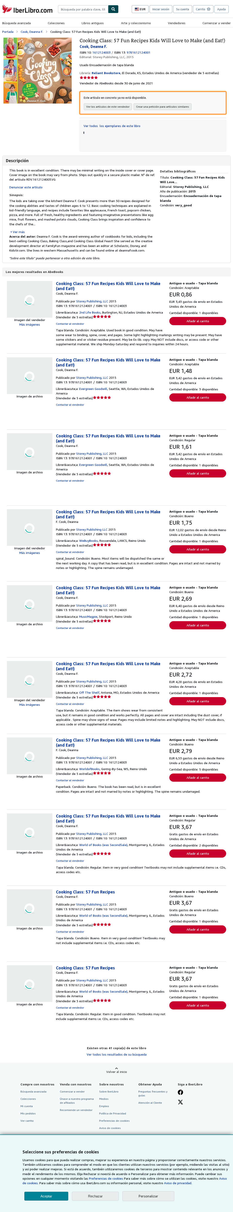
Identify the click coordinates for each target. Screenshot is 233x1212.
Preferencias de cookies (106, 1178)
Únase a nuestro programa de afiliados (77, 1100)
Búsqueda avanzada (16, 23)
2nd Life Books (90, 312)
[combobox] (83, 9)
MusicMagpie (88, 616)
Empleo (104, 1106)
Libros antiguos (93, 23)
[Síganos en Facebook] (180, 1092)
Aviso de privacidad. (178, 1183)
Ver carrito (27, 1120)
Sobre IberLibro (109, 1091)
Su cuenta (182, 9)
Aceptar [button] (46, 1196)
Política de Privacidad (112, 1113)
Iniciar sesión (160, 9)
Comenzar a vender (217, 23)
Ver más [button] (19, 232)
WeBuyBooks (88, 540)
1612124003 (101, 52)
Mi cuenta (26, 1106)
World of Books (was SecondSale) (103, 845)
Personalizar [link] (148, 1196)
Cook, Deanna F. (32, 32)
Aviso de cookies (110, 1128)
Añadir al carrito (198, 321)
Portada (7, 32)
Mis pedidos (28, 1113)
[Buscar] (113, 9)
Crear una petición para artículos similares (162, 106)
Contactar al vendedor (70, 323)
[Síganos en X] (180, 1102)
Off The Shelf (89, 692)
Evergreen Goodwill (93, 389)
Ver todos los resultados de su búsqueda (117, 1054)
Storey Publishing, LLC (92, 301)
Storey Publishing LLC (91, 529)
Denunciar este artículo (26, 187)
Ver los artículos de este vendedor (107, 106)
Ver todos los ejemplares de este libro (112, 126)
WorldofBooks (89, 769)
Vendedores (176, 23)
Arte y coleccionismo (136, 23)
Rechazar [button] (95, 1196)
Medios (104, 1098)
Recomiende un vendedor (76, 1110)
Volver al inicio (116, 1072)
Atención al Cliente (150, 1102)
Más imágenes (29, 324)
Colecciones (56, 23)
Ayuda (221, 9)
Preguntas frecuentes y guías (152, 1093)
